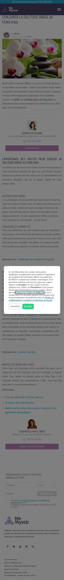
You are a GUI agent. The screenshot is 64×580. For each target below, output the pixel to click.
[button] (15, 306)
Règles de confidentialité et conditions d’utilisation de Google (31, 298)
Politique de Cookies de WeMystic (29, 292)
